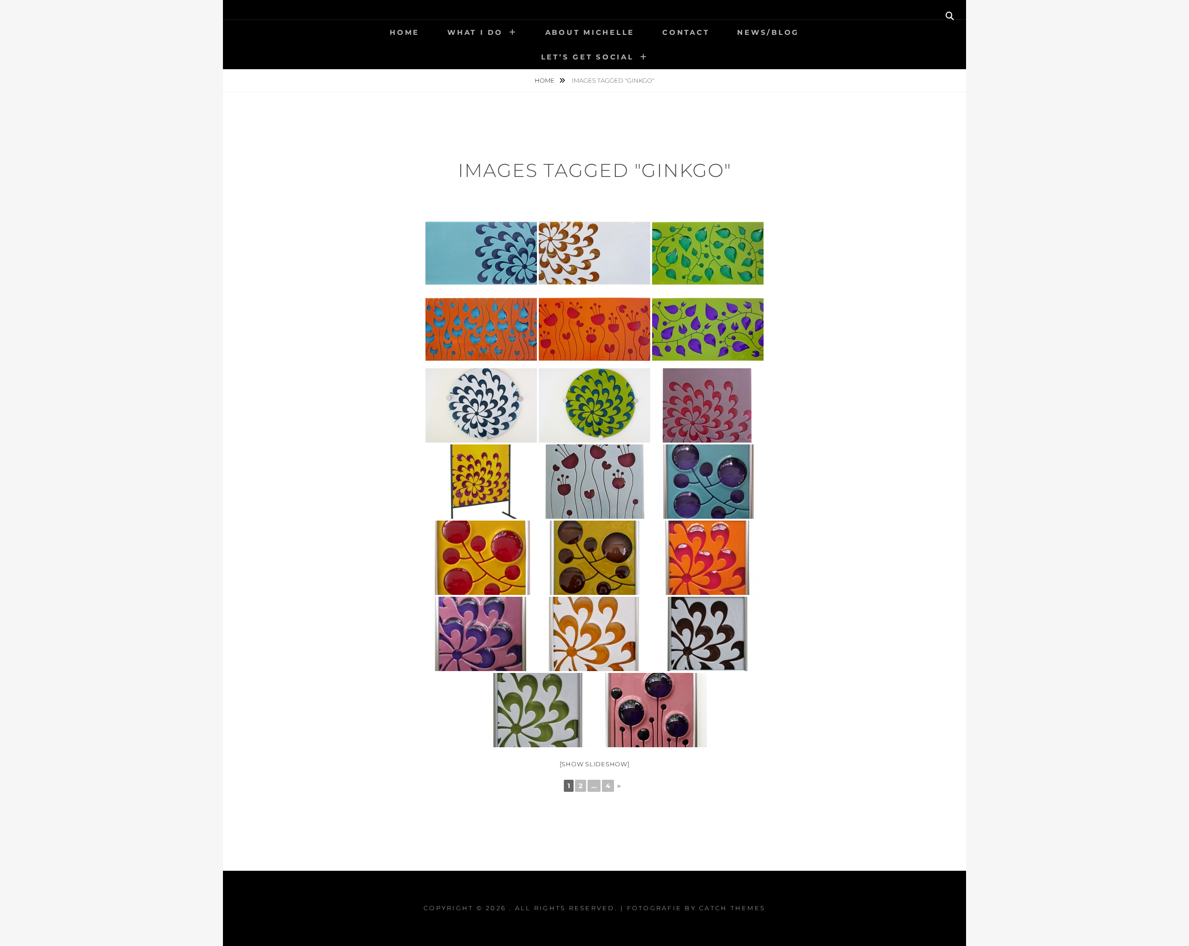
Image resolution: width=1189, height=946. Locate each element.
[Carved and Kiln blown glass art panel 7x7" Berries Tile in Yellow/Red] (481, 558)
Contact (685, 32)
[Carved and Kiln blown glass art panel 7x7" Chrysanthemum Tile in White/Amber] (594, 634)
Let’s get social (587, 56)
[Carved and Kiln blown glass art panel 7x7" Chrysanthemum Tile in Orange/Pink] (481, 634)
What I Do (475, 32)
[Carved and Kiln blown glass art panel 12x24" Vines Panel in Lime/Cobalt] (708, 329)
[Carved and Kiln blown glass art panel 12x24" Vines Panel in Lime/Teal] (708, 253)
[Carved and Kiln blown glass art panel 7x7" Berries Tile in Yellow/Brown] (594, 558)
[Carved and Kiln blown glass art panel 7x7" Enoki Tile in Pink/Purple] (651, 710)
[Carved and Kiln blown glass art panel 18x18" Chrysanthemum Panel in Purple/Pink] (708, 405)
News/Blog (768, 32)
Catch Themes (732, 908)
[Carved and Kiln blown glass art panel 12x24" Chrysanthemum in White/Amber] (594, 253)
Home (404, 32)
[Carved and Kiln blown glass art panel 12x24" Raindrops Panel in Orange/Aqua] (481, 329)
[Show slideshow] (595, 764)
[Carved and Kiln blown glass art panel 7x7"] (708, 558)
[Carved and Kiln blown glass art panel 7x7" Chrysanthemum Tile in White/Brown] (708, 634)
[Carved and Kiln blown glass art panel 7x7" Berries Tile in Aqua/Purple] (708, 481)
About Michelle (590, 32)
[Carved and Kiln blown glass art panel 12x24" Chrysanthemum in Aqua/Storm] (481, 253)
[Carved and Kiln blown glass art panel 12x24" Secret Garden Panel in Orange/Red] (594, 329)
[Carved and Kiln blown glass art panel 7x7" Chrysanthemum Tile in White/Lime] (538, 710)
